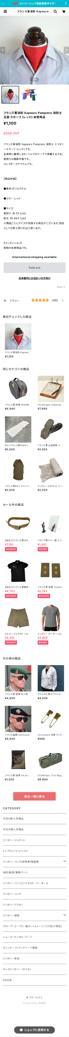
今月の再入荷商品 (13, 829)
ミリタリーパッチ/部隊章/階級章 (21, 861)
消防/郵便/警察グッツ (15, 872)
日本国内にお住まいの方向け (34, 278)
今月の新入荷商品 (13, 818)
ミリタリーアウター (13, 904)
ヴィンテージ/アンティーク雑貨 (20, 947)
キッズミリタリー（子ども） (17, 969)
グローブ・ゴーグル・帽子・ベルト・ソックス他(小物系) (32, 926)
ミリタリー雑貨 (11, 915)
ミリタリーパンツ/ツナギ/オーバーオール (25, 883)
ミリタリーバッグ (12, 893)
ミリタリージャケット (14, 840)
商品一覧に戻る (34, 796)
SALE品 (7, 979)
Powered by (30, 1003)
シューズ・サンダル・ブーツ (17, 936)
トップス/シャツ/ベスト (15, 850)
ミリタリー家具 (11, 958)
